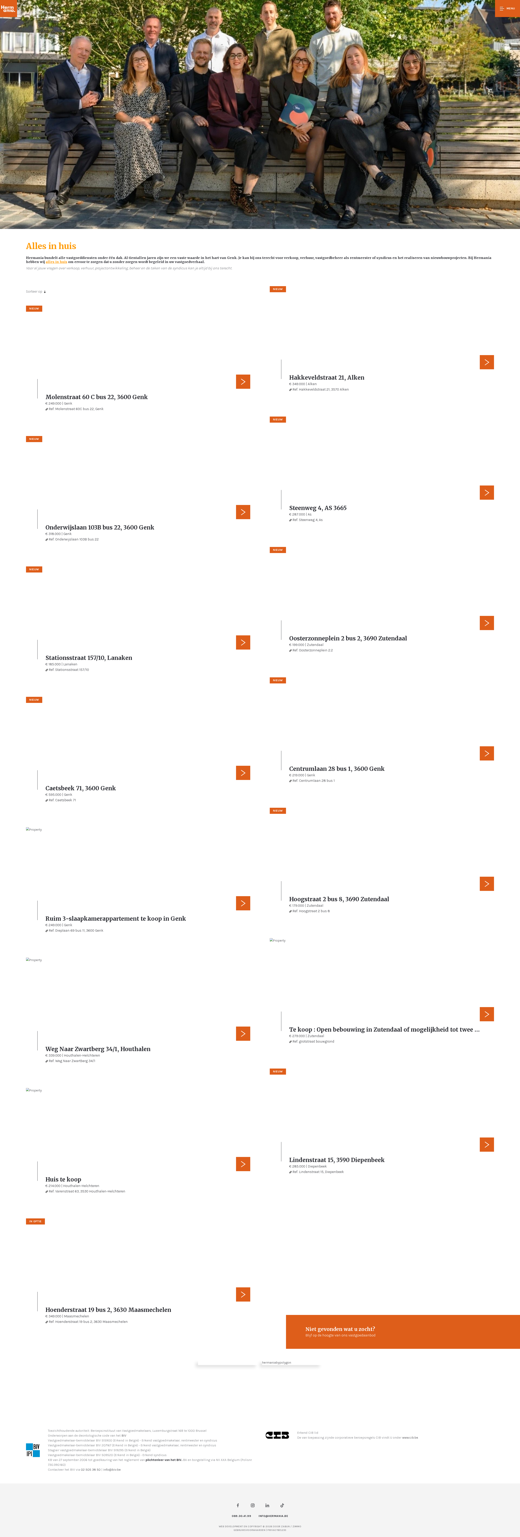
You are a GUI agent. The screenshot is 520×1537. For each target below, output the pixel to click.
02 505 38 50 (91, 1469)
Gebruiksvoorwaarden (250, 1530)
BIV (123, 1435)
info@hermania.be (273, 1516)
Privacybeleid (277, 1530)
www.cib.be (410, 1437)
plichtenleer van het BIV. (164, 1460)
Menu (511, 8)
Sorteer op (34, 291)
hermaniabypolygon (276, 1362)
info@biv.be (112, 1469)
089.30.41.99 (241, 1516)
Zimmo (296, 1526)
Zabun (285, 1526)
